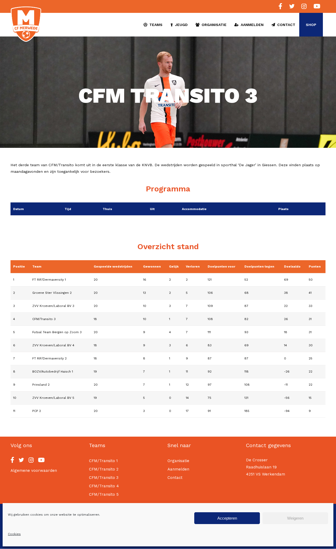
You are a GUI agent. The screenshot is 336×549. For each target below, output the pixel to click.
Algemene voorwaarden (33, 470)
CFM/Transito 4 (104, 486)
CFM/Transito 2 (103, 469)
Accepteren (227, 518)
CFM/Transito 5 (104, 494)
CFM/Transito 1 (103, 460)
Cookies (14, 534)
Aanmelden (178, 469)
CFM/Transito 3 (103, 477)
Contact (174, 477)
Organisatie (178, 460)
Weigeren (295, 518)
